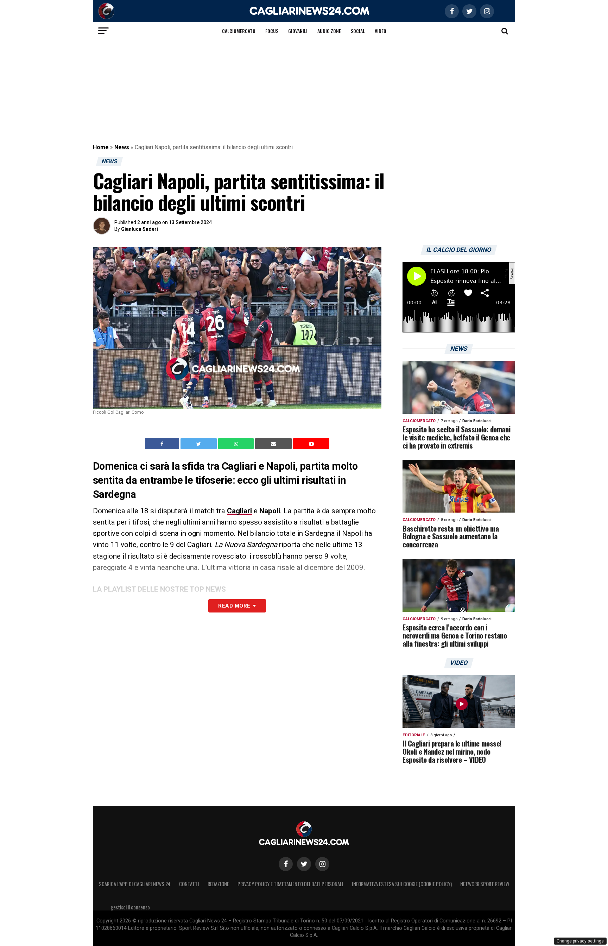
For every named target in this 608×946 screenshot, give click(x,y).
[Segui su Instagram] (322, 864)
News (121, 147)
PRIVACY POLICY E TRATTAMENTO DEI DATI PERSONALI (290, 884)
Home (101, 147)
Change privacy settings (580, 941)
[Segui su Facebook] (286, 864)
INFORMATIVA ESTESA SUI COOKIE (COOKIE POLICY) (402, 884)
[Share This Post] (236, 443)
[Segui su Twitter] (304, 864)
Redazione (218, 884)
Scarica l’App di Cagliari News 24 (135, 884)
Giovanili (298, 30)
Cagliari (239, 511)
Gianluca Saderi (139, 229)
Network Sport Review (484, 884)
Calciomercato (238, 30)
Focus (271, 30)
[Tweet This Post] (199, 443)
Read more (234, 606)
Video (380, 30)
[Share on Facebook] (163, 443)
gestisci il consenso (130, 907)
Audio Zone (329, 30)
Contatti (189, 884)
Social (358, 30)
